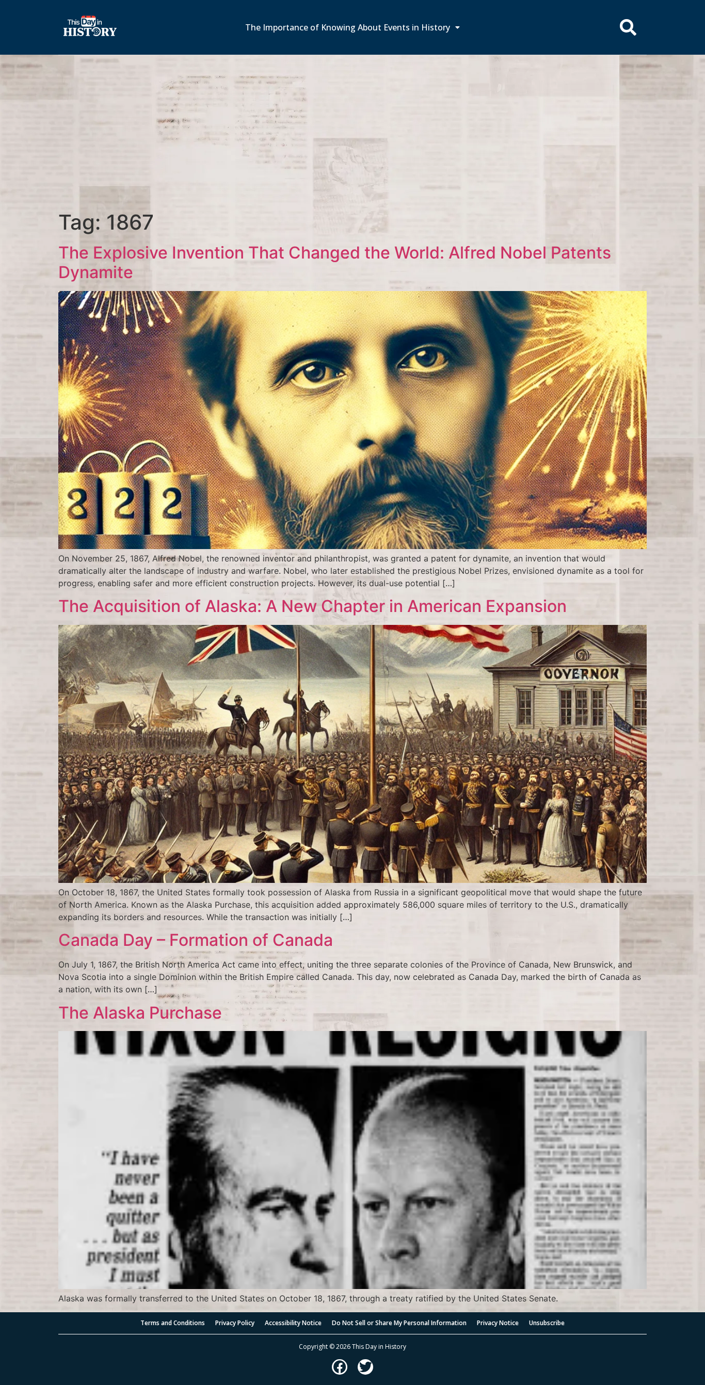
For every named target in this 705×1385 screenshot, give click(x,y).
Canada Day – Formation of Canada (195, 940)
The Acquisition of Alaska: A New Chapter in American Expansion (312, 606)
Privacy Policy (234, 1322)
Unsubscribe (547, 1322)
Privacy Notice (498, 1322)
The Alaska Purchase (140, 1013)
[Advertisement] (352, 132)
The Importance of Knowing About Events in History (347, 27)
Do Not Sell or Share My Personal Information (399, 1322)
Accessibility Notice (293, 1322)
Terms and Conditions (172, 1322)
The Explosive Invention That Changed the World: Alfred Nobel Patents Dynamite (334, 262)
